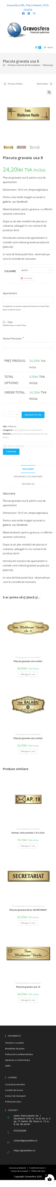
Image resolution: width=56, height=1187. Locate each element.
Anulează (28, 278)
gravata (31, 433)
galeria (7, 201)
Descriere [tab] (28, 469)
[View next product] (51, 84)
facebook (22, 201)
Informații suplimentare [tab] (28, 476)
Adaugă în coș (33, 415)
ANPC (8, 1065)
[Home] (4, 65)
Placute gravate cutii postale (28, 829)
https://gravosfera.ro (24, 1150)
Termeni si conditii (14, 1042)
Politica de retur (13, 1101)
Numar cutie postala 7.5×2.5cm (28, 832)
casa (25, 433)
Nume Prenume (13, 338)
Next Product (42, 83)
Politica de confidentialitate (19, 1054)
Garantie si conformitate (17, 1060)
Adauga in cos (28, 674)
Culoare (10, 271)
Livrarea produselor (15, 1084)
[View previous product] (5, 84)
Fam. (10, 322)
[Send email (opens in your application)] (33, 13)
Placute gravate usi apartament (27, 430)
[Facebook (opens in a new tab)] (23, 13)
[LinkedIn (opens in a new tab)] (28, 13)
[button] (49, 92)
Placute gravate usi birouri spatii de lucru (28, 906)
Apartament (10, 293)
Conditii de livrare (14, 1090)
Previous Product (15, 83)
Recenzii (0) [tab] (28, 483)
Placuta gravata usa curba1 (28, 661)
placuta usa (41, 433)
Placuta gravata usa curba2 (28, 738)
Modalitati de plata (14, 1048)
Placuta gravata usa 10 (28, 986)
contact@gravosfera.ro (25, 1140)
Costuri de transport (15, 1095)
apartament (17, 433)
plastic (6, 437)
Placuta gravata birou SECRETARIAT (28, 909)
